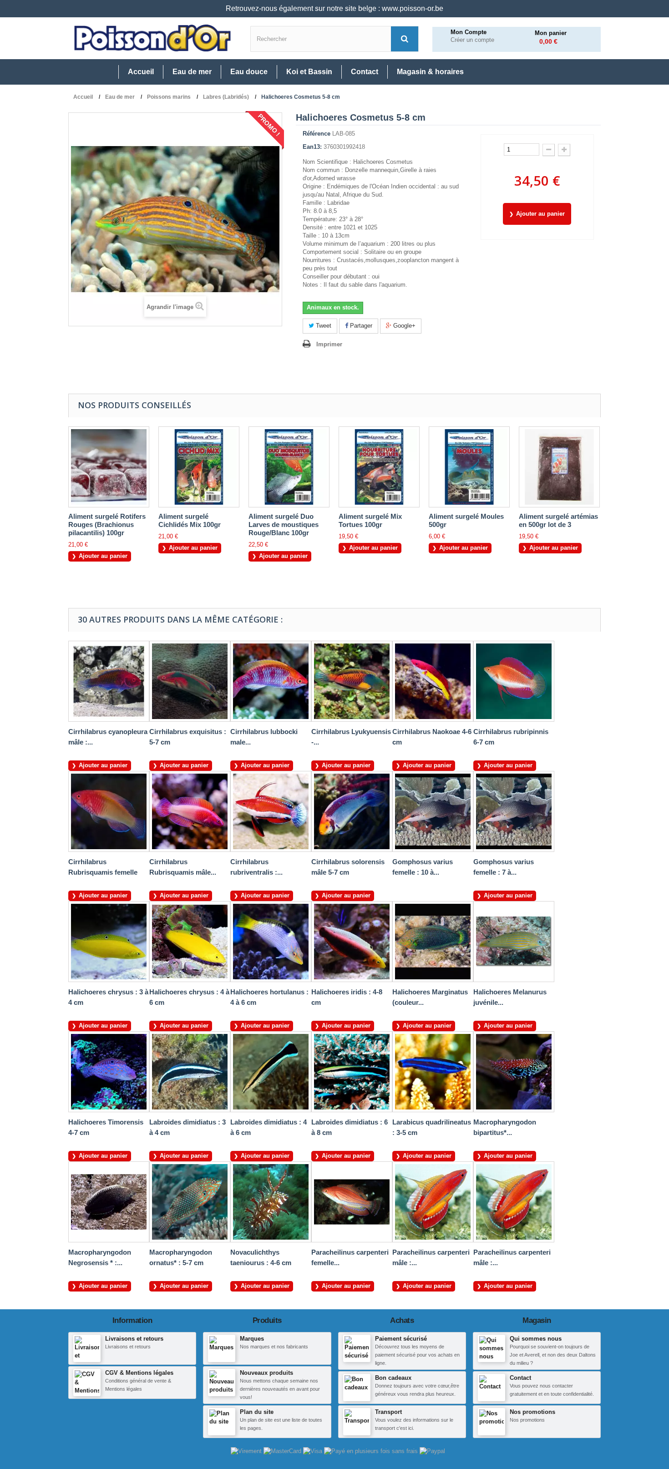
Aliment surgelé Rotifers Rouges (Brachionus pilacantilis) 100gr (107, 524)
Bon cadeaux (393, 1377)
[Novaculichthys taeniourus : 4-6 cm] (270, 1201)
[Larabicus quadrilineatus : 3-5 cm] (432, 1071)
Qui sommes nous (536, 1338)
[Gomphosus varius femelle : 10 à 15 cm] (432, 811)
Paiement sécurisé (401, 1338)
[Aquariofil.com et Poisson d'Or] (152, 38)
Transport (388, 1411)
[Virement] (247, 1450)
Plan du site (257, 1411)
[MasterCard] (283, 1450)
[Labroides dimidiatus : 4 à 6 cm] (270, 1071)
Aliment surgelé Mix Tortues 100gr (370, 520)
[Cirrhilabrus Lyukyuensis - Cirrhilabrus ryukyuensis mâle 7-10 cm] (351, 681)
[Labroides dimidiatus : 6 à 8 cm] (351, 1071)
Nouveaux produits (266, 1372)
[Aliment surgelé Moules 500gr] (469, 466)
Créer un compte (472, 40)
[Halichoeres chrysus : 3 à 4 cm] (108, 941)
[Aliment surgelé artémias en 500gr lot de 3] (559, 466)
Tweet (322, 325)
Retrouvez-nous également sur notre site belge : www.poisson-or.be (334, 8)
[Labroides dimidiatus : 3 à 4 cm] (189, 1071)
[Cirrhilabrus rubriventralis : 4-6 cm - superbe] (270, 811)
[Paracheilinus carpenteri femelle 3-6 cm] (351, 1201)
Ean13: (312, 146)
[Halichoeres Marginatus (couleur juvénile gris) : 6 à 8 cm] (432, 941)
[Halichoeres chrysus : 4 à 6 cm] (189, 941)
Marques (252, 1338)
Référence (316, 133)
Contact (520, 1377)
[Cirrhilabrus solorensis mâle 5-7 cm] (351, 811)
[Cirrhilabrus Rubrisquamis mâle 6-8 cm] (189, 811)
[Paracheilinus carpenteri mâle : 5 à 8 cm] (513, 1201)
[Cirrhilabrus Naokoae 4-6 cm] (432, 681)
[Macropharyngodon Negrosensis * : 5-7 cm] (108, 1201)
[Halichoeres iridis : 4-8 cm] (351, 941)
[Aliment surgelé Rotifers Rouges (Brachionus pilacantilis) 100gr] (108, 466)
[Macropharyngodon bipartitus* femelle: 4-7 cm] (513, 1071)
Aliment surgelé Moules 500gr (466, 520)
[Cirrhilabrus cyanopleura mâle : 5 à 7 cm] (108, 681)
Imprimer (329, 344)
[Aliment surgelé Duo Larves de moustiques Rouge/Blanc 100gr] (288, 466)
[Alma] (372, 1450)
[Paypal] (432, 1450)
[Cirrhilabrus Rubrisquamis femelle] (108, 811)
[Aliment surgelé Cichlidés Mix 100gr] (198, 466)
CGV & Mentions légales (139, 1372)
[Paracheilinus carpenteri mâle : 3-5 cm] (432, 1201)
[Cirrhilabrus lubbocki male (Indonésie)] (270, 681)
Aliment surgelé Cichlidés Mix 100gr (189, 520)
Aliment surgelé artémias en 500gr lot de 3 (558, 520)
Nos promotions (532, 1411)
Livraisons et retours (134, 1338)
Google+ (403, 325)
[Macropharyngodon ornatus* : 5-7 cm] (189, 1201)
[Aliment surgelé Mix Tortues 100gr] (379, 466)
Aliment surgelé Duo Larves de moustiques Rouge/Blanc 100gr (283, 524)
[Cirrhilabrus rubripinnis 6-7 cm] (513, 681)
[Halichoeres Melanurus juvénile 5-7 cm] (513, 941)
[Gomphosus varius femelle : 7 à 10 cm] (513, 811)
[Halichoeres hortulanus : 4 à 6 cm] (270, 941)
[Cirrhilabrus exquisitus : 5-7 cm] (189, 681)
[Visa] (313, 1450)
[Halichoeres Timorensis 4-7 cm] (108, 1071)
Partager (360, 325)
